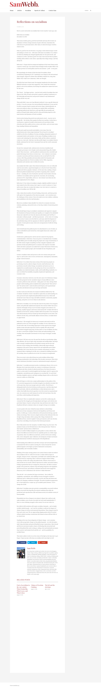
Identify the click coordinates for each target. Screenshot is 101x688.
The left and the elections (50, 586)
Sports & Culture (39, 10)
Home (12, 10)
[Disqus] (37, 617)
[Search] (90, 10)
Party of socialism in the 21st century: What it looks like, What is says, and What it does (23, 589)
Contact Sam (52, 10)
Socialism (28, 10)
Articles (19, 10)
